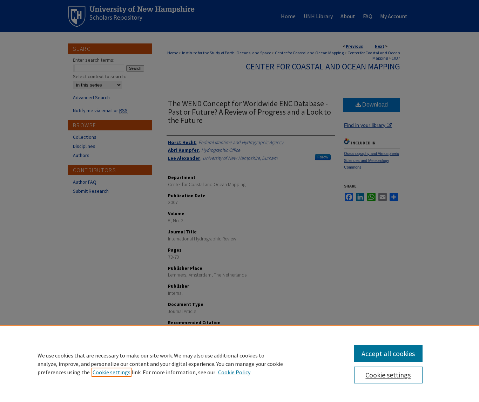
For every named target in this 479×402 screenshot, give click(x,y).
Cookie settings (111, 372)
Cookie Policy (234, 372)
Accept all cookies (388, 353)
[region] (239, 363)
